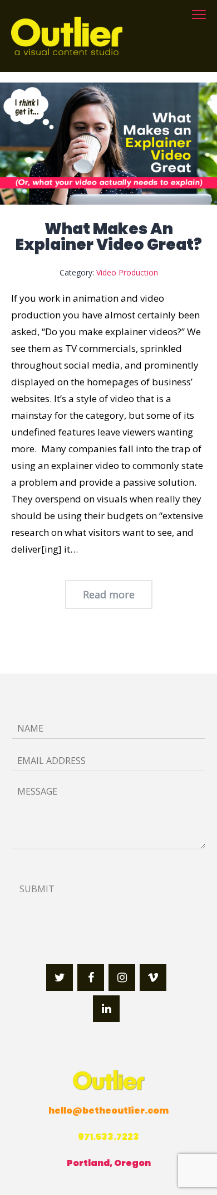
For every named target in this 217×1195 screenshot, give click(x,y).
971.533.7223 (108, 1136)
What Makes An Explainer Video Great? (109, 236)
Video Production (127, 272)
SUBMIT (37, 889)
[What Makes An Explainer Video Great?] (108, 144)
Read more (109, 594)
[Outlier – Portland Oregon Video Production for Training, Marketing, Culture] (66, 36)
